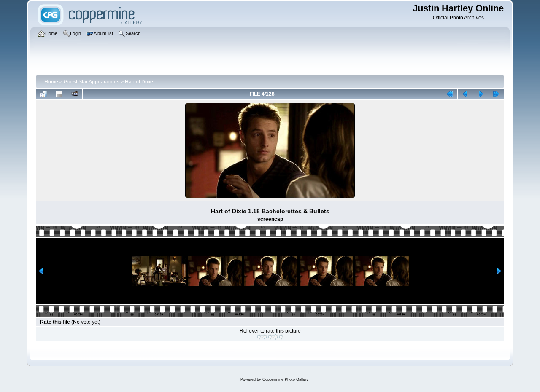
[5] (281, 337)
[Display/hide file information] (59, 94)
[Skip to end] (496, 94)
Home (51, 82)
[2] (264, 337)
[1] (259, 337)
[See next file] (481, 94)
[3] (270, 337)
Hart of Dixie (139, 82)
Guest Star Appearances (91, 82)
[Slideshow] (74, 94)
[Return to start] (449, 94)
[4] (275, 337)
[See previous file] (465, 94)
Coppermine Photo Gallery (285, 379)
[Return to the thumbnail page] (43, 94)
